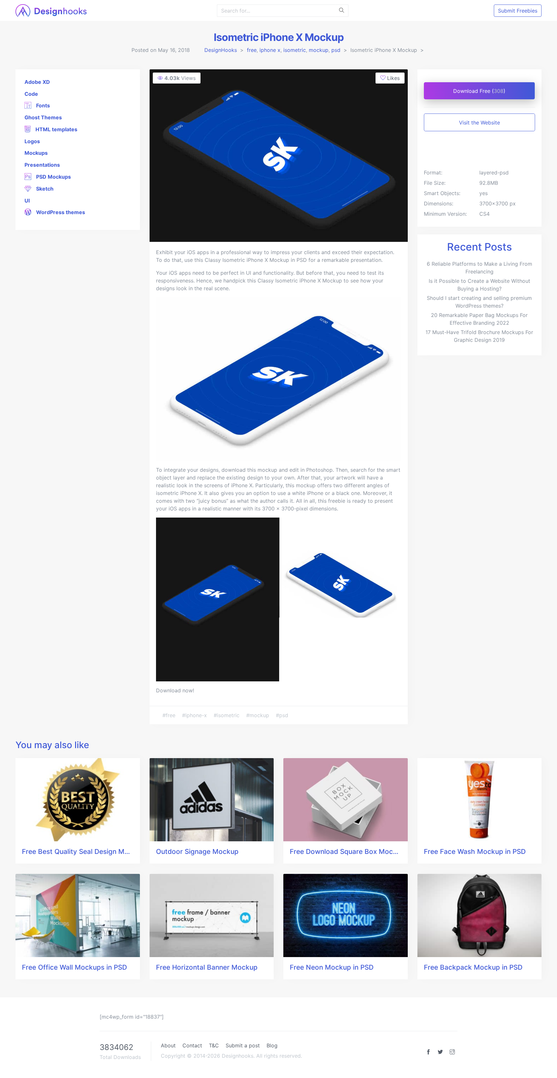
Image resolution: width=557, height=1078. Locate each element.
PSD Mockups (53, 176)
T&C (214, 1045)
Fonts (42, 105)
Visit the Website (479, 122)
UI (27, 200)
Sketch (44, 188)
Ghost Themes (43, 117)
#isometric (227, 715)
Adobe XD (37, 82)
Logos (32, 141)
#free (169, 715)
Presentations (42, 165)
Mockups (36, 153)
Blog (272, 1045)
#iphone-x (195, 715)
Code (31, 94)
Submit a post (243, 1045)
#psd (282, 715)
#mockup (258, 715)
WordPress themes (60, 212)
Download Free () (479, 91)
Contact (192, 1045)
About (168, 1045)
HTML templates (55, 129)
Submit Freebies (517, 10)
